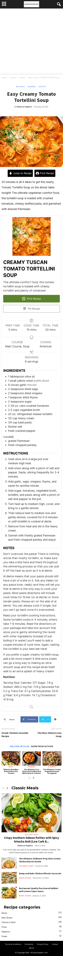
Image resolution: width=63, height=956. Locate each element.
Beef (11, 767)
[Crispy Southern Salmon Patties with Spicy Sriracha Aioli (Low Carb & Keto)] (31, 812)
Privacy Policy (42, 944)
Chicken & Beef (26, 866)
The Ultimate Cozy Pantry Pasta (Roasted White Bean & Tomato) (31, 771)
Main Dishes (25, 878)
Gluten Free (31, 835)
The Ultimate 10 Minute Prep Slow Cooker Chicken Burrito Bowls (40, 860)
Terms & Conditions (13, 944)
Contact (55, 944)
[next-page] (33, 778)
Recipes (13, 77)
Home (4, 77)
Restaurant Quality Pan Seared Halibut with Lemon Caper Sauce (38, 890)
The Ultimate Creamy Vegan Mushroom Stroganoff (52, 771)
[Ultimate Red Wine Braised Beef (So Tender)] (11, 758)
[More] (55, 719)
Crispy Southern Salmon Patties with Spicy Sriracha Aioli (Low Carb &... (31, 839)
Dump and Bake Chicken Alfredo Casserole (40, 873)
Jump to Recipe (21, 173)
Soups (42, 86)
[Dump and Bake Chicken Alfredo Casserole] (9, 878)
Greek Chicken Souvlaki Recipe (15, 734)
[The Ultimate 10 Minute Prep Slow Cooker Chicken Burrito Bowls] (9, 863)
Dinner (22, 77)
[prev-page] (29, 778)
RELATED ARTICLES (20, 746)
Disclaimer (29, 944)
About (31, 948)
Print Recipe (46, 173)
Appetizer (6, 931)
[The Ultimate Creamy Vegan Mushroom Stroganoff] (52, 758)
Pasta (4, 927)
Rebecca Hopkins (24, 106)
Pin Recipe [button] (33, 308)
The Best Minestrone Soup (49, 734)
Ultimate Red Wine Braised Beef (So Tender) (11, 771)
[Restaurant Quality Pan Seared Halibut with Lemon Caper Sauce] (9, 892)
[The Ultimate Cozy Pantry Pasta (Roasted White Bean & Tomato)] (31, 758)
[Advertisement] (31, 42)
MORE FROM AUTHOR (42, 746)
